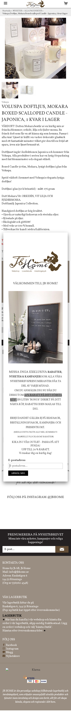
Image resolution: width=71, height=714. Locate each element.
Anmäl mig (18, 473)
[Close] (68, 232)
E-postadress (16, 460)
